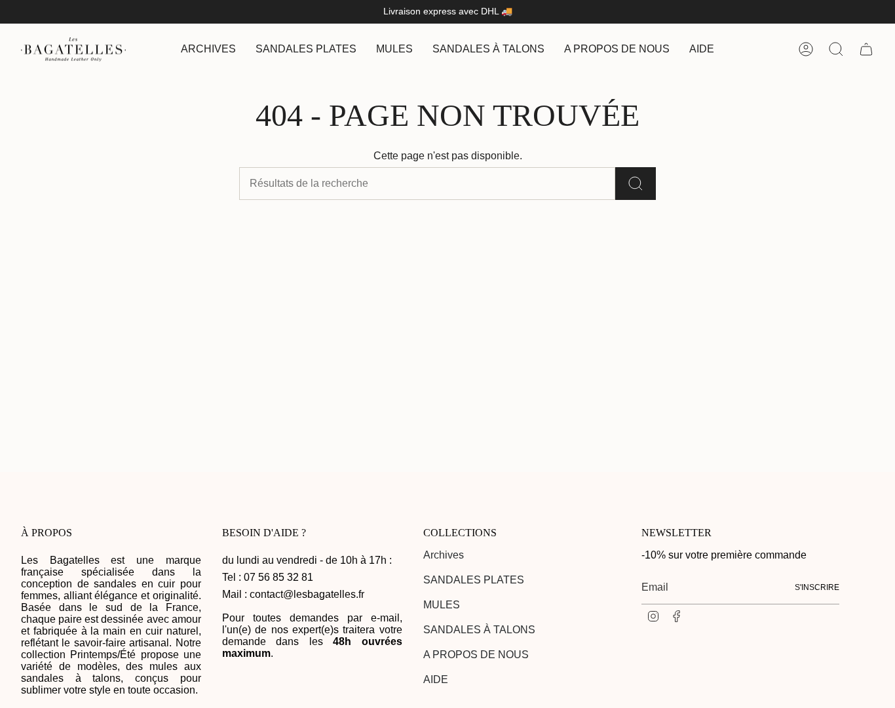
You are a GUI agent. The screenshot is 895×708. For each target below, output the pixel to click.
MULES (441, 604)
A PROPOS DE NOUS (476, 654)
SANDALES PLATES (473, 579)
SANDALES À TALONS (479, 629)
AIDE (435, 679)
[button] (306, 49)
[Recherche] (635, 183)
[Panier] (866, 49)
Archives (443, 554)
